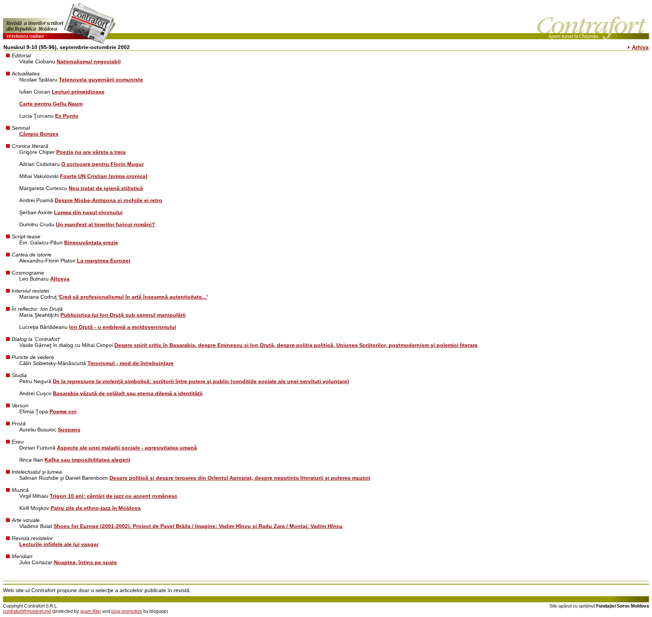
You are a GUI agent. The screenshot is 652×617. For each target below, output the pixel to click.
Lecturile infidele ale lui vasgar (58, 544)
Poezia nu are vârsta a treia (91, 152)
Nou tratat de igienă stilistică (106, 188)
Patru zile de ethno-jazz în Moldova (96, 508)
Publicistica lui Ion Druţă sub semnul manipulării (123, 315)
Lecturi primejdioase (78, 92)
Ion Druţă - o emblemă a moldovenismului (122, 327)
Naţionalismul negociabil (89, 61)
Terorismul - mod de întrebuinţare (131, 363)
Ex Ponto (66, 116)
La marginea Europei (103, 261)
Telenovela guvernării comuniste (101, 80)
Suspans (69, 430)
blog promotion (126, 611)
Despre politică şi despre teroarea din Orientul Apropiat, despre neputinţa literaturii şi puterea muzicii (239, 478)
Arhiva (640, 47)
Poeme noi (63, 411)
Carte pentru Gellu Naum (51, 104)
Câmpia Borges (38, 134)
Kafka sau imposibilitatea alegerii (87, 460)
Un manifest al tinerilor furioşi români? (105, 224)
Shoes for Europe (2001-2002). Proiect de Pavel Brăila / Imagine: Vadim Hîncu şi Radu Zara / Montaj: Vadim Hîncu (198, 526)
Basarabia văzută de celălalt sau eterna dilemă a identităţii (128, 393)
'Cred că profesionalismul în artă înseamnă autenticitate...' (133, 297)
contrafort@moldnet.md (27, 611)
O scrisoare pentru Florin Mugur (102, 164)
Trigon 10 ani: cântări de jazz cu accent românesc (113, 496)
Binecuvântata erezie (91, 242)
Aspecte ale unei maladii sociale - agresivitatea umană (127, 448)
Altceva (59, 279)
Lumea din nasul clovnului (88, 212)
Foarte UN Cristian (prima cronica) (104, 176)
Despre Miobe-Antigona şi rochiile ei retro (108, 200)
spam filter (90, 611)
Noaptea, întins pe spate (85, 562)
